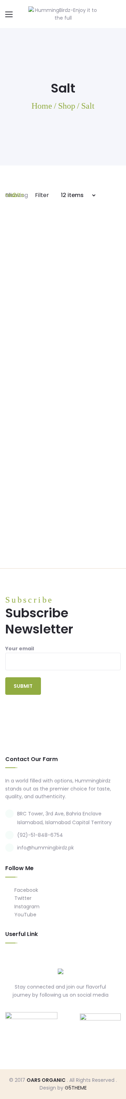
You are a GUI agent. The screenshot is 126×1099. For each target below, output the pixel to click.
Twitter (22, 898)
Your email (19, 648)
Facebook (25, 890)
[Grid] (109, 195)
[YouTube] (81, 1010)
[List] (119, 195)
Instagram (26, 906)
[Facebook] (40, 1010)
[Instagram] (67, 1010)
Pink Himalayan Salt (63, 516)
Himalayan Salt (63, 353)
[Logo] (60, 971)
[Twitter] (53, 1010)
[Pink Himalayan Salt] (63, 445)
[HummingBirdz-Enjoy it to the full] (63, 13)
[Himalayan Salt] (63, 282)
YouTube (24, 914)
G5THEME (76, 1087)
